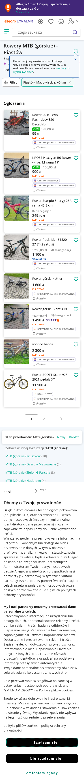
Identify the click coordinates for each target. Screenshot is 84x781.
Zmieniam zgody (42, 773)
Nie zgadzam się (45, 758)
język (42, 489)
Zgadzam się (46, 742)
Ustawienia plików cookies (59, 708)
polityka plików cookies (21, 725)
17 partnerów (30, 576)
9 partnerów (47, 581)
